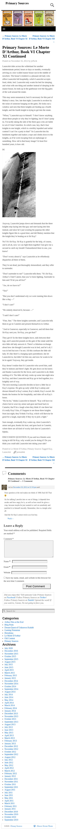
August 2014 (10, 692)
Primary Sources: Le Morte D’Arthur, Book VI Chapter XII (42, 39)
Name (7, 561)
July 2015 (9, 664)
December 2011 (11, 779)
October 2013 (10, 719)
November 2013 (11, 716)
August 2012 (10, 757)
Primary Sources (17, 3)
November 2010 (11, 814)
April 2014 (9, 703)
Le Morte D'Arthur (18, 449)
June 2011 (9, 795)
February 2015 (11, 675)
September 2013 (11, 722)
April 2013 (9, 735)
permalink (21, 452)
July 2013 (9, 727)
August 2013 (10, 724)
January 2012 (10, 776)
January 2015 (10, 678)
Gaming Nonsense (12, 630)
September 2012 (11, 754)
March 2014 (10, 705)
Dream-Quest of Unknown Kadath (19, 627)
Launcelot (6, 452)
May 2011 (9, 798)
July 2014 (9, 694)
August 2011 (10, 790)
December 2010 (11, 812)
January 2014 (10, 711)
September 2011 (11, 787)
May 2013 (9, 732)
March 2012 (10, 771)
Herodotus (9, 633)
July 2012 (9, 760)
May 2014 (9, 700)
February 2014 (11, 708)
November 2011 (11, 781)
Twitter (43, 597)
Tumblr (31, 600)
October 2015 (10, 656)
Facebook (11, 597)
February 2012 (11, 773)
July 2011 (9, 792)
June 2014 (9, 697)
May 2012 (9, 765)
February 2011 (11, 806)
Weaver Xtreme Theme (45, 826)
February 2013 (11, 741)
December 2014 (11, 681)
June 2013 (9, 730)
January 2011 (10, 809)
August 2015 (10, 662)
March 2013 (10, 738)
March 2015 (10, 673)
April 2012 (9, 768)
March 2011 (10, 803)
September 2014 (11, 689)
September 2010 (11, 820)
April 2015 (9, 670)
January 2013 (10, 743)
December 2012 (11, 746)
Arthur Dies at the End (14, 622)
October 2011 (10, 784)
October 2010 (10, 817)
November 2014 (11, 683)
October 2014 (10, 686)
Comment (9, 539)
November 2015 (11, 654)
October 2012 (10, 752)
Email (7, 567)
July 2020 (9, 648)
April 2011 (9, 801)
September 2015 (11, 659)
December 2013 (11, 713)
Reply (10, 518)
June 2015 (9, 667)
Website (7, 572)
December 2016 (11, 651)
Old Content (10, 638)
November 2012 (11, 749)
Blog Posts (9, 625)
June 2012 (9, 762)
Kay (50, 449)
